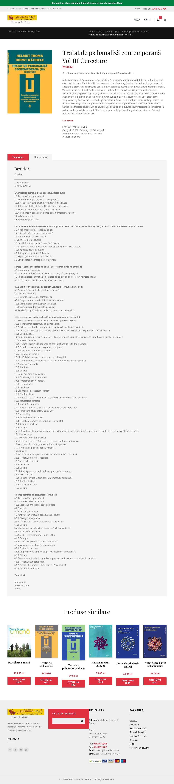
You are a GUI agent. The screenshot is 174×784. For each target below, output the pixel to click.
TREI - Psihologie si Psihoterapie (131, 31)
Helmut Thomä (79, 133)
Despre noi (134, 724)
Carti (100, 31)
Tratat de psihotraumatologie (73, 667)
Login (137, 8)
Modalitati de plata (138, 728)
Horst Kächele (95, 133)
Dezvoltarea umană (19, 662)
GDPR (132, 744)
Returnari (134, 740)
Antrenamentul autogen (100, 664)
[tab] (18, 157)
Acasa (137, 19)
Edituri (108, 31)
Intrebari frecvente (138, 736)
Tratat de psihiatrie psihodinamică (155, 664)
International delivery (139, 747)
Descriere (18, 157)
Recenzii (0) (40, 157)
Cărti (147, 19)
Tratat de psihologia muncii (23, 31)
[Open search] (165, 20)
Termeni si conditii (137, 732)
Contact (133, 720)
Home (92, 31)
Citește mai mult (19, 680)
